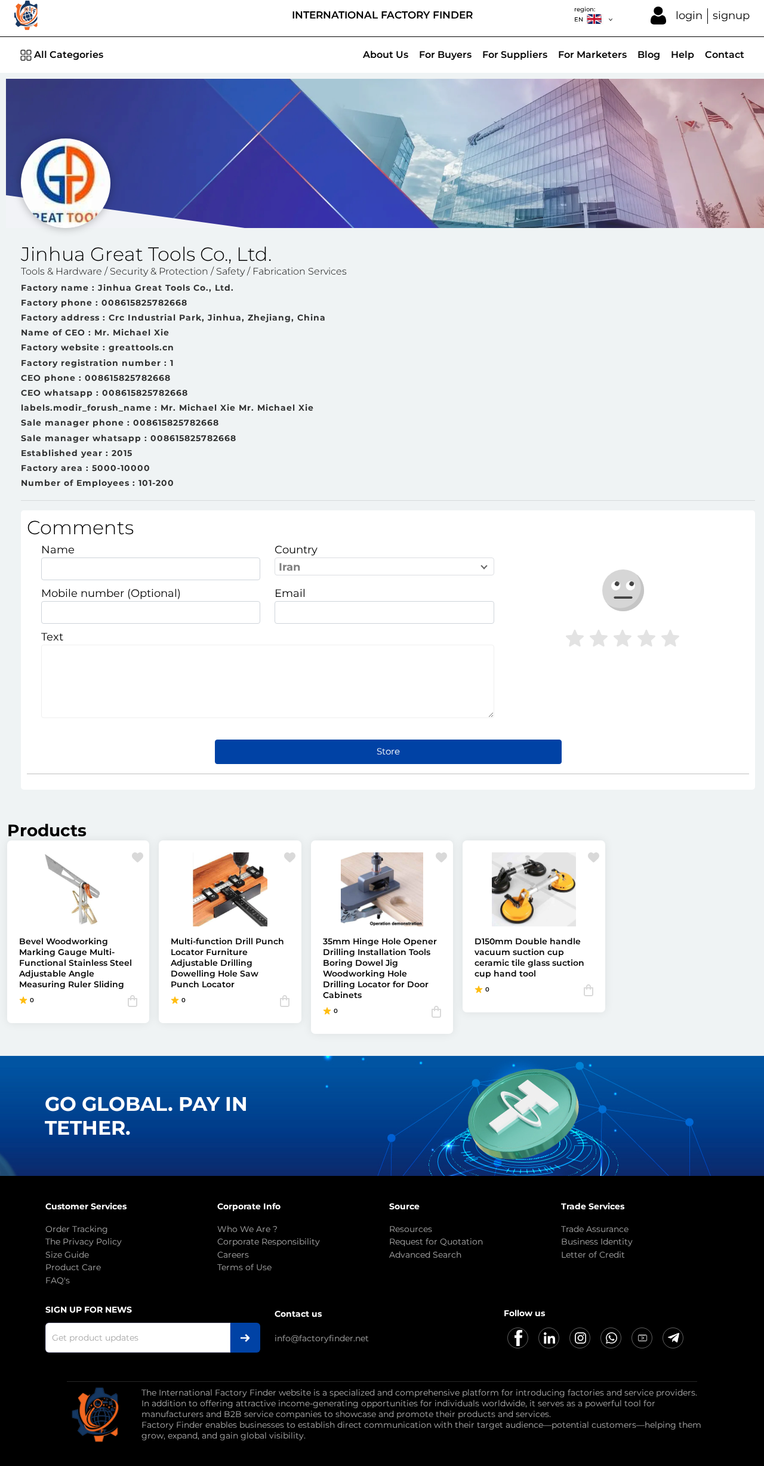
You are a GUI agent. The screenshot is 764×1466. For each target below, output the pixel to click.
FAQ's (57, 1280)
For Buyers (445, 54)
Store (388, 751)
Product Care (73, 1267)
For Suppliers (514, 54)
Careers (233, 1254)
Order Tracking (76, 1229)
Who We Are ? (247, 1229)
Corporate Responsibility (268, 1241)
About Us (385, 54)
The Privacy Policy (83, 1241)
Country (296, 549)
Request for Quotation (436, 1241)
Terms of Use (244, 1267)
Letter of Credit (593, 1254)
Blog (648, 54)
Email (290, 593)
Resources (410, 1229)
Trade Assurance (595, 1229)
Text (52, 636)
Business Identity (597, 1241)
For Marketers (592, 54)
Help (682, 54)
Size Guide (67, 1254)
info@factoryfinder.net (322, 1338)
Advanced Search (425, 1254)
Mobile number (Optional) (111, 593)
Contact (724, 54)
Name (58, 549)
